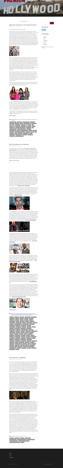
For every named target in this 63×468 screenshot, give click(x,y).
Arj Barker (26, 318)
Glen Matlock (31, 329)
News (25, 119)
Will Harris (18, 26)
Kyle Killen (28, 335)
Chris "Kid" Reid (34, 123)
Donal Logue (12, 328)
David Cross (29, 325)
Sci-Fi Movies (30, 314)
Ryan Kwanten (12, 343)
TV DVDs (22, 315)
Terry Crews (12, 346)
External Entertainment (14, 119)
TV (17, 15)
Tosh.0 (16, 133)
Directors (26, 15)
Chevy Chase (35, 322)
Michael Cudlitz (33, 336)
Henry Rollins (18, 126)
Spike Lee (29, 343)
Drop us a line (44, 46)
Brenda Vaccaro (12, 322)
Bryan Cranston (18, 322)
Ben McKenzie (31, 318)
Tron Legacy (20, 133)
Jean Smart (22, 332)
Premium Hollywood (14, 464)
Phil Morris (34, 130)
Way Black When (12, 134)
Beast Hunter (12, 123)
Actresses (36, 15)
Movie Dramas (21, 314)
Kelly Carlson (12, 335)
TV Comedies (13, 120)
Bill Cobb (21, 123)
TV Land (31, 133)
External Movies (28, 313)
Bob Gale (18, 321)
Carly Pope (24, 322)
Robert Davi (27, 342)
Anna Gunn (17, 318)
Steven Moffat (17, 345)
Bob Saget (27, 321)
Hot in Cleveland (23, 126)
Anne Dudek (22, 318)
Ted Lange (27, 345)
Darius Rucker (18, 325)
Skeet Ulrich (25, 343)
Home (10, 15)
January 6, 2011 (12, 26)
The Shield (20, 436)
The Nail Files (12, 133)
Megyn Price (28, 336)
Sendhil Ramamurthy (19, 343)
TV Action (34, 314)
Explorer (11, 126)
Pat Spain (18, 130)
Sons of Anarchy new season (22, 439)
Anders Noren (49, 464)
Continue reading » (12, 115)
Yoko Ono (17, 349)
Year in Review (29, 315)
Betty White (17, 123)
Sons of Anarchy (16, 436)
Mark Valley (12, 336)
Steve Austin (12, 345)
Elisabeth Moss (17, 328)
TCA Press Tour (33, 119)
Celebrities (21, 15)
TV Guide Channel (26, 133)
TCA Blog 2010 (29, 119)
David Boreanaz (23, 325)
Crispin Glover (12, 325)
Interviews (23, 119)
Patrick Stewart (23, 339)
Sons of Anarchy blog (13, 439)
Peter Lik (30, 130)
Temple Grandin (32, 345)
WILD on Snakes (30, 134)
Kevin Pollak (23, 335)
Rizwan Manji (12, 342)
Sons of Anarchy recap (31, 439)
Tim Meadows (25, 346)
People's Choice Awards (24, 130)
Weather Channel (18, 134)
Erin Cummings (29, 328)
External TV (19, 119)
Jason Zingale (19, 359)
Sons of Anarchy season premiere (15, 442)
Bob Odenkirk (22, 321)
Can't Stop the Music (27, 123)
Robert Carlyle (22, 342)
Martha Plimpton (17, 336)
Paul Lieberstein (29, 339)
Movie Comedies (16, 314)
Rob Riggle (16, 342)
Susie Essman (23, 345)
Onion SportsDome (13, 130)
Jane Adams (18, 332)
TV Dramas (19, 315)
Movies (14, 15)
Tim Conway (20, 346)
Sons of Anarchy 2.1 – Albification (17, 357)
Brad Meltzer (32, 321)
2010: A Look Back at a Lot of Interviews (19, 144)
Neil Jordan (11, 339)
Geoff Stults (18, 329)
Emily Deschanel (23, 328)
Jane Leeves (29, 126)
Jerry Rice (33, 126)
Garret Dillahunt (12, 329)
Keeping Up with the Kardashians (20, 127)
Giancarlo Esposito (25, 329)
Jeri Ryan (27, 332)
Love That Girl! (29, 127)
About (10, 455)
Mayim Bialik (23, 336)
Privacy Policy (11, 457)
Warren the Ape (12, 349)
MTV (33, 127)
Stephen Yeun (34, 343)
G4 (14, 126)
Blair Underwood (12, 321)
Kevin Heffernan (17, 335)
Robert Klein (32, 342)
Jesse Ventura (32, 332)
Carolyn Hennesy (29, 322)
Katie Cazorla (12, 127)
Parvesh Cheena (17, 339)
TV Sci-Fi (26, 315)
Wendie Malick (25, 134)
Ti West (16, 346)
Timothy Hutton (31, 346)
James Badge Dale (12, 332)
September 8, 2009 (12, 359)
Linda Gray (32, 335)
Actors (31, 15)
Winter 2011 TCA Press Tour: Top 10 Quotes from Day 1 (23, 25)
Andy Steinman (12, 318)
